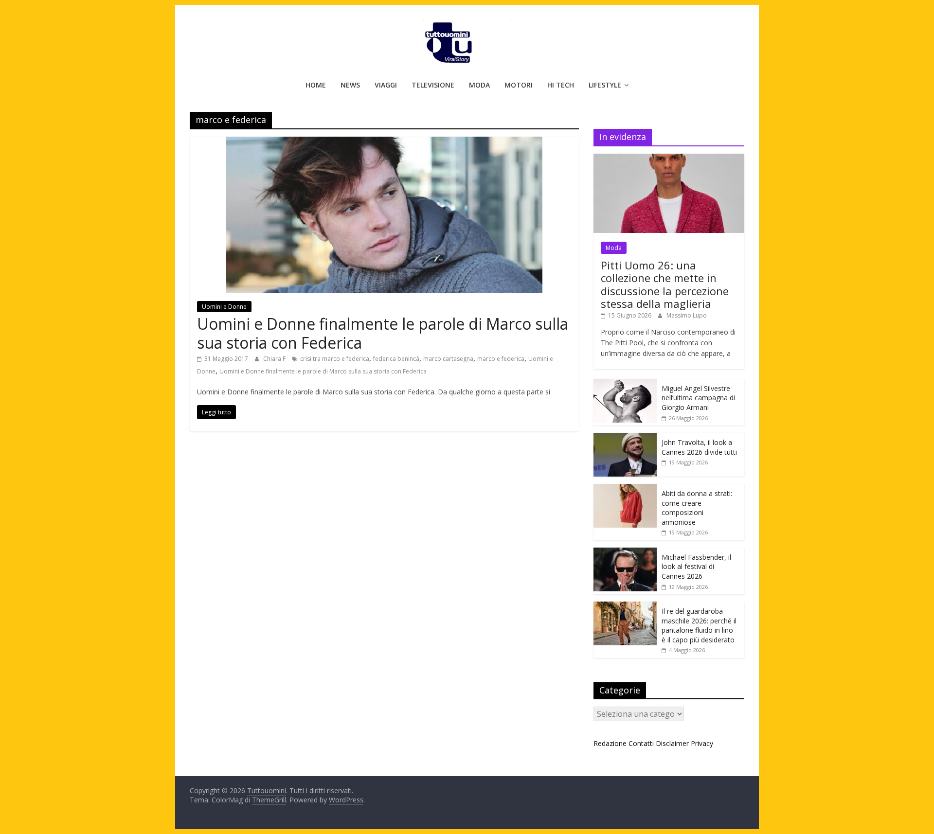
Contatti (641, 743)
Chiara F (275, 359)
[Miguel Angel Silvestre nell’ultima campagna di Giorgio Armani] (625, 384)
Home (315, 84)
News (350, 84)
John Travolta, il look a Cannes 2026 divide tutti (699, 447)
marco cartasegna (448, 359)
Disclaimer (672, 743)
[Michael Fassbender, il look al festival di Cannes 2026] (625, 552)
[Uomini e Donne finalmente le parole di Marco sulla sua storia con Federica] (384, 142)
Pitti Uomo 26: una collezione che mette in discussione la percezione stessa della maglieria (665, 284)
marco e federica (500, 359)
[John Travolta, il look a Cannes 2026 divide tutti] (625, 438)
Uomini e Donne (224, 306)
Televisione (433, 84)
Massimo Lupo (686, 315)
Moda (479, 84)
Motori (518, 84)
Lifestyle (605, 84)
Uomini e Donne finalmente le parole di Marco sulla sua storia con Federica (382, 333)
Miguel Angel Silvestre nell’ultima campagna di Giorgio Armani (698, 398)
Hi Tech (560, 84)
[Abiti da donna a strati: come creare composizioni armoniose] (625, 489)
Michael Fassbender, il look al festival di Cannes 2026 (696, 566)
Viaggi (386, 84)
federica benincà (396, 359)
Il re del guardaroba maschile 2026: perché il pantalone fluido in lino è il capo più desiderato (699, 625)
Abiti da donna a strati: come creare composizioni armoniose (697, 508)
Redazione (610, 743)
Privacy (702, 743)
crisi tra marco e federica (334, 359)
